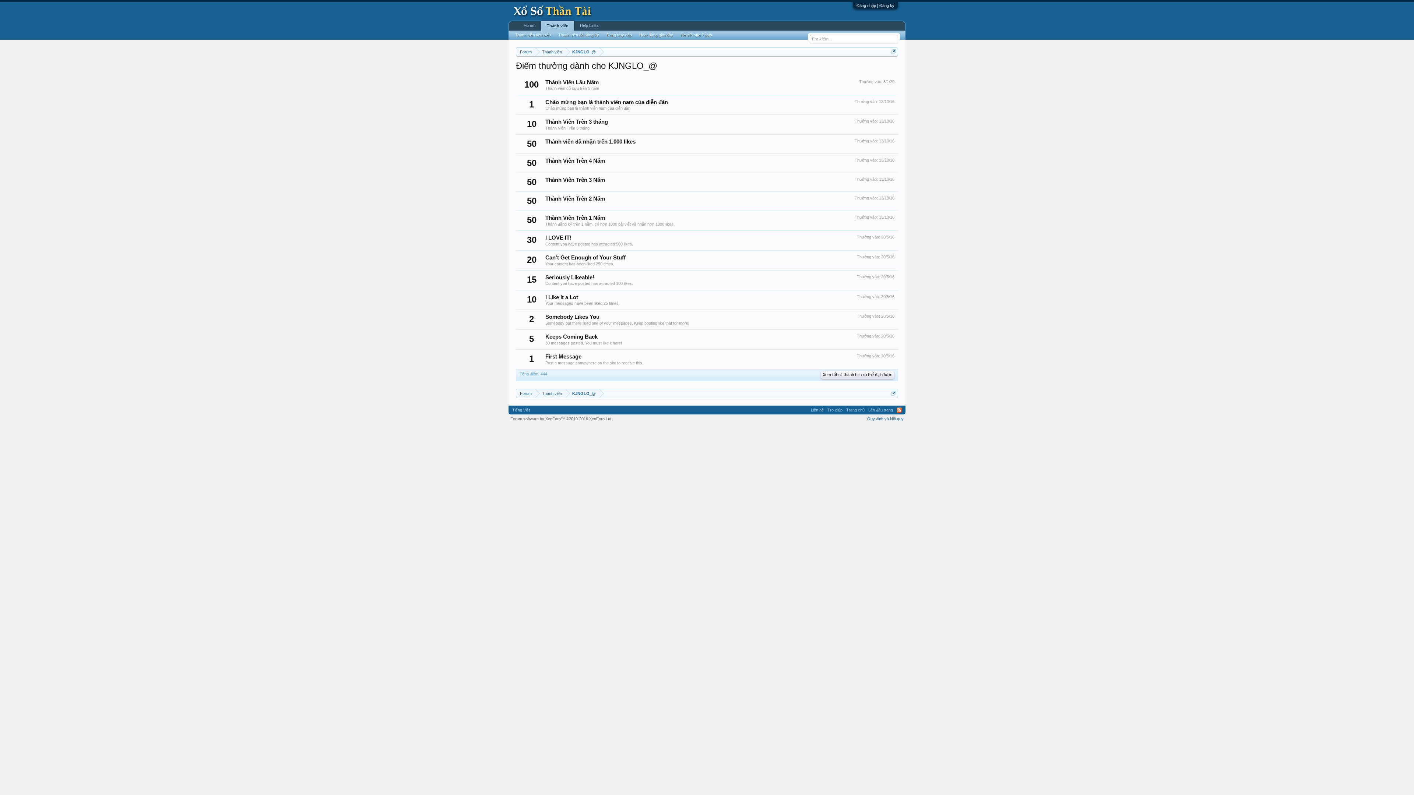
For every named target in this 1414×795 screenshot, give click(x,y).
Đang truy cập (619, 35)
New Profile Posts (696, 35)
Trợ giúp (835, 410)
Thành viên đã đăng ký (578, 35)
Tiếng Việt (521, 410)
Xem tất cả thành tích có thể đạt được (857, 375)
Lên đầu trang (880, 410)
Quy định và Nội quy (885, 419)
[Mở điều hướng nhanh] (893, 51)
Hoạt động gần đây (656, 35)
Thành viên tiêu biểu (533, 35)
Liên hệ (817, 410)
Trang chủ (855, 410)
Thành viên (558, 26)
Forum (529, 25)
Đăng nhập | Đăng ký (875, 5)
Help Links (589, 25)
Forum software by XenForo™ (561, 419)
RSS (899, 410)
